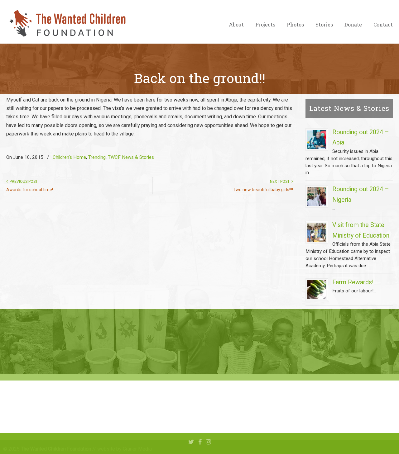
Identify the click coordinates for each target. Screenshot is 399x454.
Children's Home (69, 157)
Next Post (280, 181)
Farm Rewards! (352, 282)
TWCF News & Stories (131, 157)
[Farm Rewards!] (316, 289)
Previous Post (23, 181)
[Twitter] (191, 442)
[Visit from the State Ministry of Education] (316, 232)
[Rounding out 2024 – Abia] (316, 139)
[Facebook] (200, 442)
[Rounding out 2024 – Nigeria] (316, 196)
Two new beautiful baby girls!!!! (263, 189)
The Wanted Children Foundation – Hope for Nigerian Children (67, 23)
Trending (97, 157)
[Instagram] (208, 442)
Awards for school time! (29, 189)
